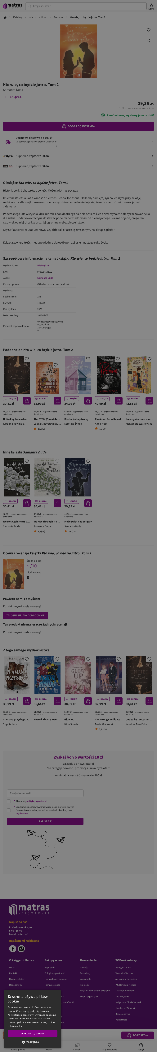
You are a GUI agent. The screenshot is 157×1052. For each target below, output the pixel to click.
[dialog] (32, 1019)
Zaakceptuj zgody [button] (32, 1033)
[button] (32, 1042)
